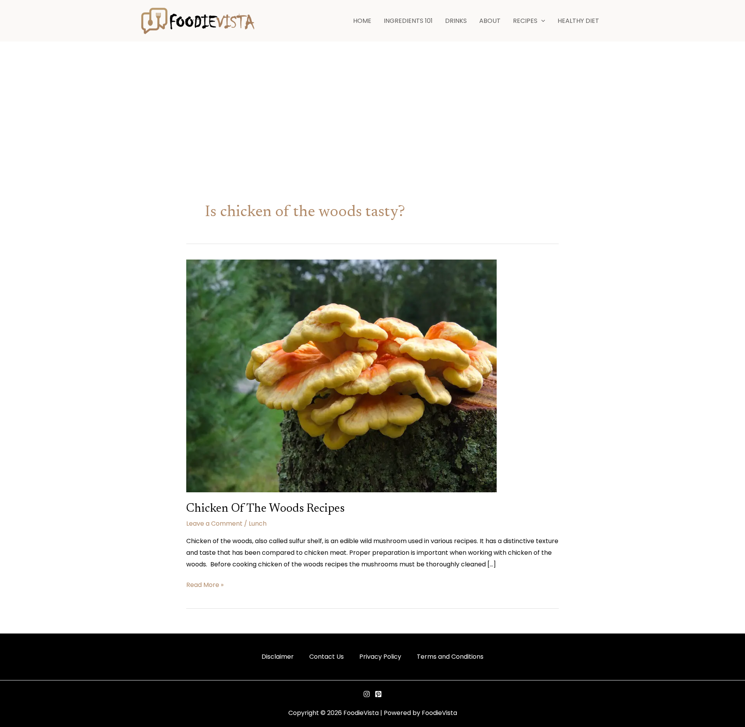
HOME (362, 20)
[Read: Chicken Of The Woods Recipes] (341, 375)
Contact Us (326, 656)
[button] (541, 21)
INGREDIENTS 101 (408, 20)
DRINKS (456, 20)
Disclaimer (278, 656)
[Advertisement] (372, 100)
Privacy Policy (380, 656)
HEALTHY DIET (578, 20)
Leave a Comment (214, 523)
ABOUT (490, 20)
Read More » (205, 584)
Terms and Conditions (450, 656)
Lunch (258, 523)
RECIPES (525, 20)
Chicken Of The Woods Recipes (265, 509)
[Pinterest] (378, 694)
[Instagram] (366, 694)
